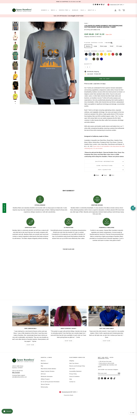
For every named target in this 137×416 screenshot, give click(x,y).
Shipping (86, 36)
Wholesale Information (47, 376)
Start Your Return (74, 363)
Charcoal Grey (97, 59)
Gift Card (43, 373)
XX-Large (119, 46)
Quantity (88, 64)
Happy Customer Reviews (47, 371)
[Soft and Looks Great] (106, 316)
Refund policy (44, 387)
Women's (44, 10)
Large (95, 46)
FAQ (42, 366)
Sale (82, 10)
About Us (91, 10)
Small (111, 46)
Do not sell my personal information (50, 381)
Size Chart (72, 368)
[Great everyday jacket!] (68, 316)
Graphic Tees (64, 10)
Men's (53, 10)
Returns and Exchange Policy (77, 366)
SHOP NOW (79, 15)
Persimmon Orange (101, 54)
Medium (88, 46)
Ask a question (104, 169)
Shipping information (104, 161)
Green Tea (97, 54)
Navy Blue (120, 54)
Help (70, 379)
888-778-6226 (16, 372)
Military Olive (93, 59)
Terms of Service (45, 384)
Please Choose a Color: (98, 51)
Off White (90, 59)
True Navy (101, 59)
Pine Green (116, 54)
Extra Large (103, 46)
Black (86, 54)
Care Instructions (105, 165)
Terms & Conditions (74, 376)
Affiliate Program (45, 379)
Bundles (75, 10)
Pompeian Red (112, 54)
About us (43, 360)
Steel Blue (90, 54)
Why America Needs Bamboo (48, 368)
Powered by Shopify (68, 395)
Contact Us (72, 381)
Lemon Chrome (109, 54)
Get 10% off (4, 208)
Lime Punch (105, 54)
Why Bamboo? (44, 363)
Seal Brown (93, 54)
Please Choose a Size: (97, 42)
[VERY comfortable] (30, 316)
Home (85, 23)
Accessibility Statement (75, 371)
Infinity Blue (86, 59)
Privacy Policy (73, 373)
